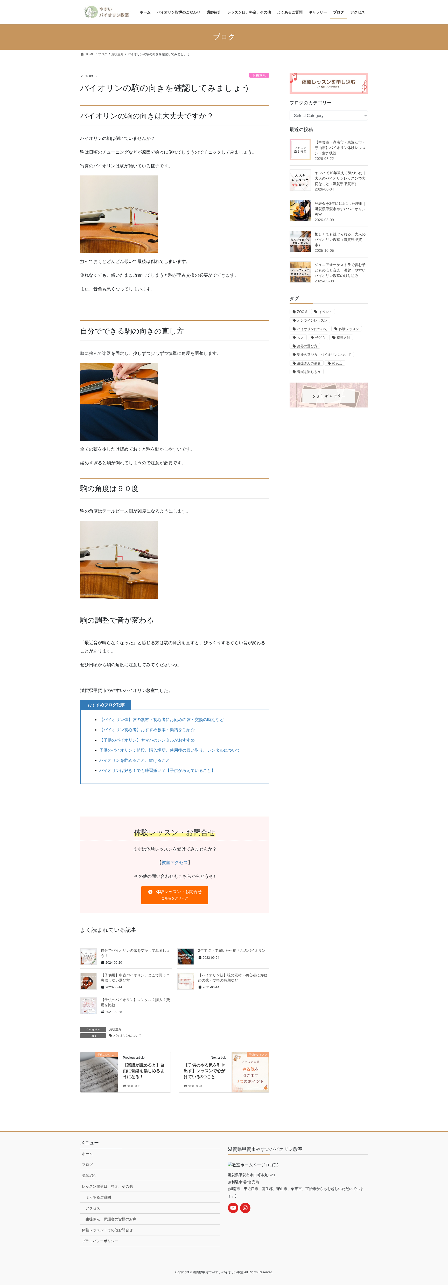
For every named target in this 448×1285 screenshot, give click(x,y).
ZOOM (302, 312)
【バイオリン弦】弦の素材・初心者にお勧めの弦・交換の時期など (161, 719)
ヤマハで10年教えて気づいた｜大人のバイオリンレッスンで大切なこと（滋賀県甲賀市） (340, 178)
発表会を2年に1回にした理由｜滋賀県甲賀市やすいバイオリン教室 (340, 208)
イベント (325, 312)
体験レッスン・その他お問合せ (107, 1230)
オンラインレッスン (312, 320)
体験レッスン (349, 329)
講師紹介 (89, 1175)
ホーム (87, 1154)
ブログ (87, 1164)
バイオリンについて (128, 1035)
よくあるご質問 (98, 1197)
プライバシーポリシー (100, 1241)
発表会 (337, 363)
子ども (320, 337)
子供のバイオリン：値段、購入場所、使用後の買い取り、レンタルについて (169, 750)
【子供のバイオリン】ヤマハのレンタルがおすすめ (147, 740)
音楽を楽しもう (309, 372)
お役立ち (259, 75)
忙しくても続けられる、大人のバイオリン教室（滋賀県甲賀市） (340, 239)
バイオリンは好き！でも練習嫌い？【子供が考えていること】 (157, 770)
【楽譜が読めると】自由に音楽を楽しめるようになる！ (143, 1071)
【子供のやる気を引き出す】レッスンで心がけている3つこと (204, 1071)
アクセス (93, 1208)
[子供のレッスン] (99, 1064)
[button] (174, 895)
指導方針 (343, 337)
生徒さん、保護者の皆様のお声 (111, 1219)
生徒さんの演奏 (309, 363)
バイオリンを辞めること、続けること (134, 760)
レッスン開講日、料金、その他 (107, 1186)
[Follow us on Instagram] (245, 1208)
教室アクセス (175, 862)
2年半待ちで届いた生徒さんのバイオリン (231, 950)
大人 (300, 337)
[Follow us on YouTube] (233, 1208)
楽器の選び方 (307, 346)
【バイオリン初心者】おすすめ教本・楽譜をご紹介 (147, 730)
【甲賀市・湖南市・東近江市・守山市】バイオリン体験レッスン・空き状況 (340, 147)
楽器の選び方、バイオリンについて (324, 355)
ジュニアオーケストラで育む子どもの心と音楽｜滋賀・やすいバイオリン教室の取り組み (340, 270)
